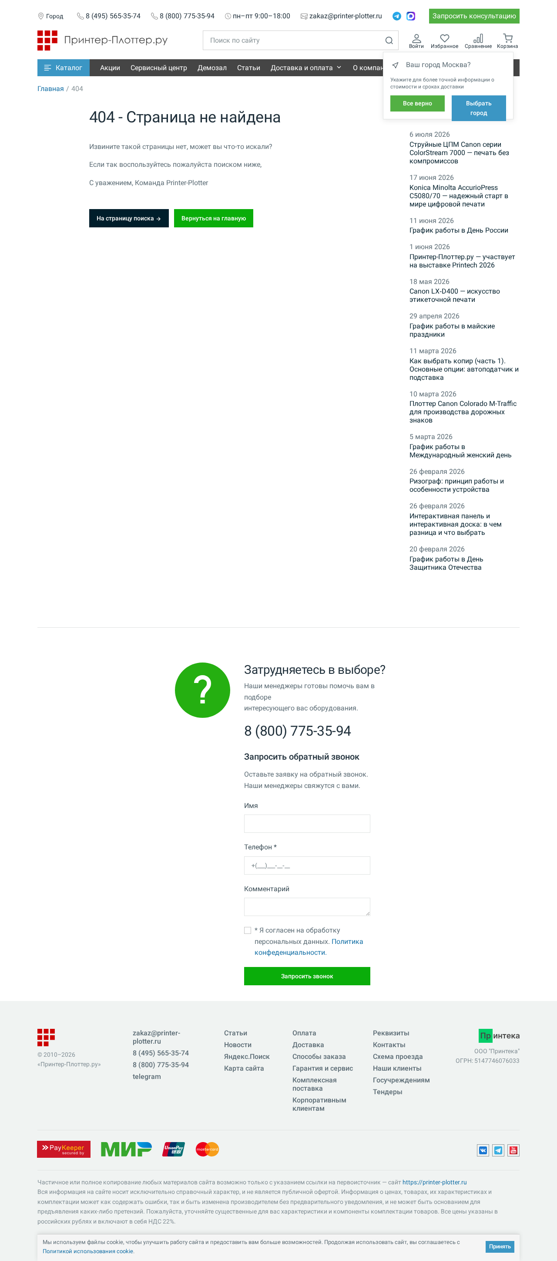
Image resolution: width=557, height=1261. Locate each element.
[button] (63, 67)
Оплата (304, 1033)
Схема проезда (398, 1056)
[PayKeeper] (63, 1149)
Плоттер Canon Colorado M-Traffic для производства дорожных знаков (463, 411)
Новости (238, 1045)
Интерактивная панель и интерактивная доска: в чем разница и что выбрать (455, 524)
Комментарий (266, 889)
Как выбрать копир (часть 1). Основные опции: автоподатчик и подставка (464, 369)
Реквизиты (391, 1033)
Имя (251, 805)
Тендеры (388, 1092)
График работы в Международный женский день (460, 451)
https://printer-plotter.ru (435, 1182)
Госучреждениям (401, 1080)
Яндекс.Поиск (247, 1056)
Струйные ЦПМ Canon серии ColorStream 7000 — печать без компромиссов (459, 152)
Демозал (212, 68)
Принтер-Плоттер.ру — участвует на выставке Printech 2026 (462, 261)
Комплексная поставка (314, 1084)
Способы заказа (319, 1056)
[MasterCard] (207, 1149)
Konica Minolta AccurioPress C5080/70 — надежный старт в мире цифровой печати (458, 195)
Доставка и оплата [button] (302, 68)
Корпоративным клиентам (319, 1104)
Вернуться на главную (213, 218)
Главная (50, 89)
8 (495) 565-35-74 (113, 16)
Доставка (308, 1045)
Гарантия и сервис (322, 1068)
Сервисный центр (159, 68)
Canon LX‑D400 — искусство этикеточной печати (454, 295)
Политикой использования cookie (88, 1251)
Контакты (389, 1045)
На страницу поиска (126, 218)
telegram (147, 1076)
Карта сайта (244, 1068)
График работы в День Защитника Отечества (446, 563)
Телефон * (260, 847)
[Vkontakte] (483, 1150)
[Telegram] (397, 16)
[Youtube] (513, 1150)
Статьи (248, 68)
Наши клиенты (397, 1068)
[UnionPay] (173, 1149)
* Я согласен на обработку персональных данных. (309, 941)
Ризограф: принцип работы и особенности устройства (456, 485)
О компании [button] (372, 68)
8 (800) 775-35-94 (187, 16)
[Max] (410, 16)
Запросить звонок (307, 976)
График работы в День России (458, 230)
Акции (110, 68)
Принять (500, 1246)
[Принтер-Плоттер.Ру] (102, 40)
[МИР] (126, 1149)
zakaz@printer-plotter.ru (345, 16)
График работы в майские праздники (452, 330)
